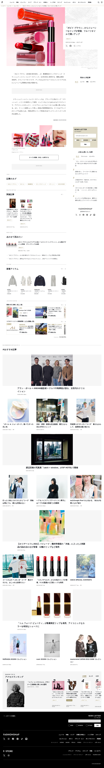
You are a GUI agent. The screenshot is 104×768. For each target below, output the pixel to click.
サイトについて (54, 742)
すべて (76, 81)
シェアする (78, 45)
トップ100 (52, 2)
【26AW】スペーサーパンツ (53, 291)
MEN (78, 140)
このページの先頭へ (11, 716)
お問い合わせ (98, 742)
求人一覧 (19, 304)
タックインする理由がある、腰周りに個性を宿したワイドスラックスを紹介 (86, 199)
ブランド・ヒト (37, 2)
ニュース (12, 2)
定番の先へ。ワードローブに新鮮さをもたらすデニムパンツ (86, 172)
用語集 (89, 2)
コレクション (67, 2)
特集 (17, 2)
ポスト (74, 2)
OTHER (94, 140)
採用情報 (62, 742)
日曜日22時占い (81, 734)
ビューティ (23, 2)
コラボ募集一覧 (29, 321)
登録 (85, 144)
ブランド (70, 751)
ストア (30, 2)
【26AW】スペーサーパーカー (12, 291)
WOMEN (86, 140)
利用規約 (79, 742)
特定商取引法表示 (97, 754)
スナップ (59, 2)
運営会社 (73, 742)
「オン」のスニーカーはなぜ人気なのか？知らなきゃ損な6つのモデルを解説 (86, 163)
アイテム (78, 751)
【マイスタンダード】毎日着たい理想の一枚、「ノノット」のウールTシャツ (86, 190)
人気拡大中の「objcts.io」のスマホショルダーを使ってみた (86, 181)
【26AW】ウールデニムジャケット (39, 291)
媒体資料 (68, 742)
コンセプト (97, 751)
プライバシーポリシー (88, 742)
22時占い (45, 2)
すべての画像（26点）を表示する (39, 157)
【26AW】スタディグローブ (26, 291)
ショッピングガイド (67, 754)
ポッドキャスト (82, 2)
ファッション (84, 156)
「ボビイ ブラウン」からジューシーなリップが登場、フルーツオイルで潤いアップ (41, 5)
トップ (2, 5)
